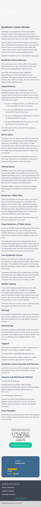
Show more (19, 498)
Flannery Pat (20, 463)
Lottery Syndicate (8, 491)
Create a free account (20, 445)
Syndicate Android (8, 494)
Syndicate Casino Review (11, 484)
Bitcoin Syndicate (8, 487)
